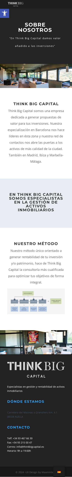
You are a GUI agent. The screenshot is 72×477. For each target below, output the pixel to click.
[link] (4, 13)
